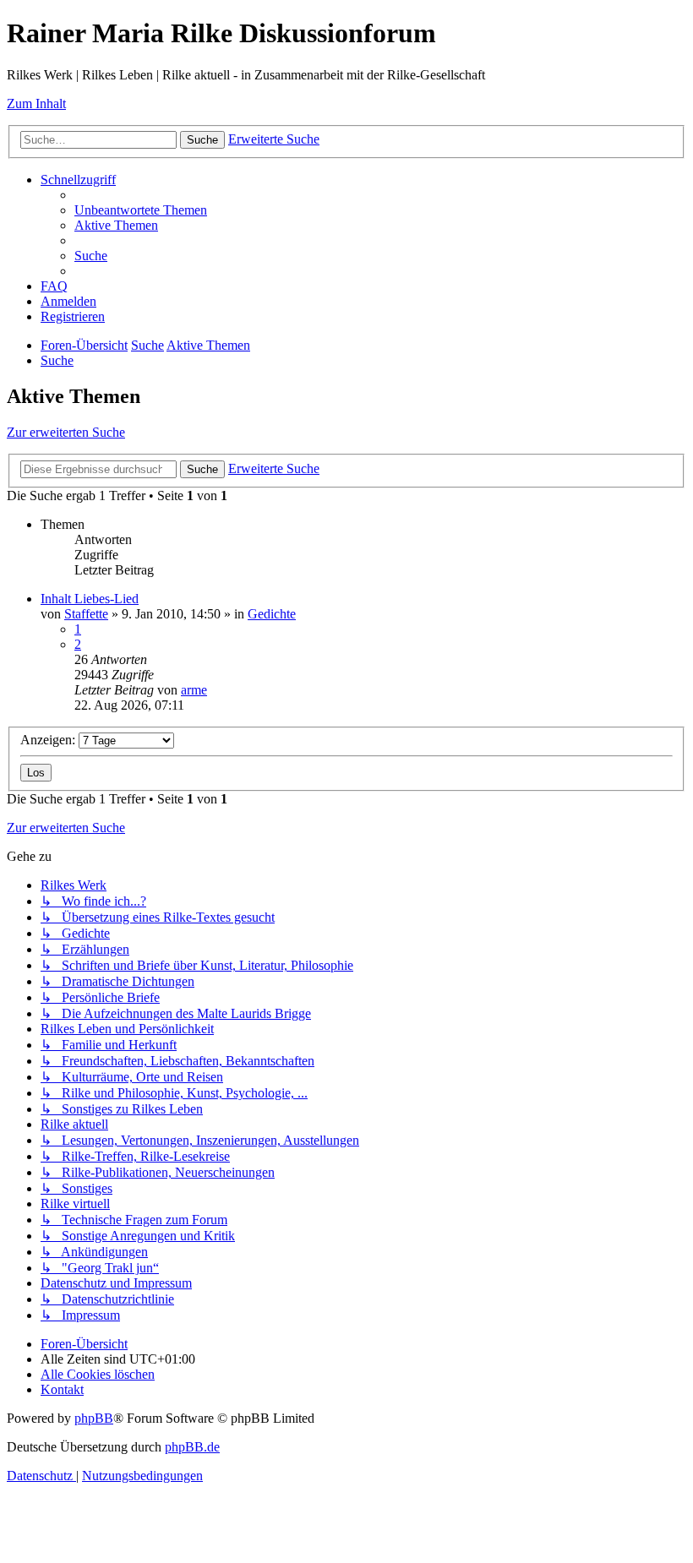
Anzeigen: (49, 739)
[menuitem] (140, 210)
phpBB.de (192, 1447)
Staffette (86, 614)
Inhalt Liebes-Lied (90, 598)
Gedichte (272, 614)
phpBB (93, 1418)
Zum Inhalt (36, 103)
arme (194, 690)
